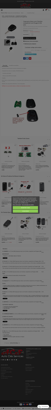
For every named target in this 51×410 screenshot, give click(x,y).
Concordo (25, 211)
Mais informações (17, 204)
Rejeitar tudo (25, 207)
